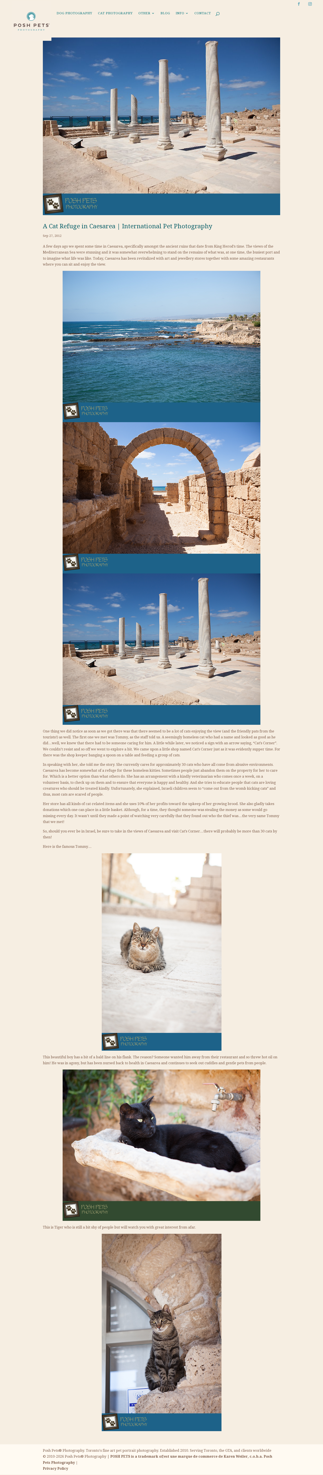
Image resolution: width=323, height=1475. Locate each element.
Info (180, 13)
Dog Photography (74, 13)
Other (144, 13)
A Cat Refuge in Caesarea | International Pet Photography (127, 226)
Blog (165, 13)
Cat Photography (115, 13)
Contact (202, 13)
